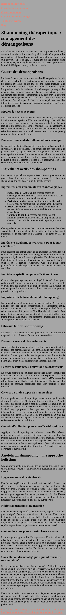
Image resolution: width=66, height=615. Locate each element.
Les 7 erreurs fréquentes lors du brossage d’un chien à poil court (32, 612)
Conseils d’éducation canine (14, 8)
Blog (3, 25)
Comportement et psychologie (15, 16)
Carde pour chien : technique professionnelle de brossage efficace (32, 609)
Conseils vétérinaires (11, 12)
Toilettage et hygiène (11, 21)
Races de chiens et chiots (13, 3)
